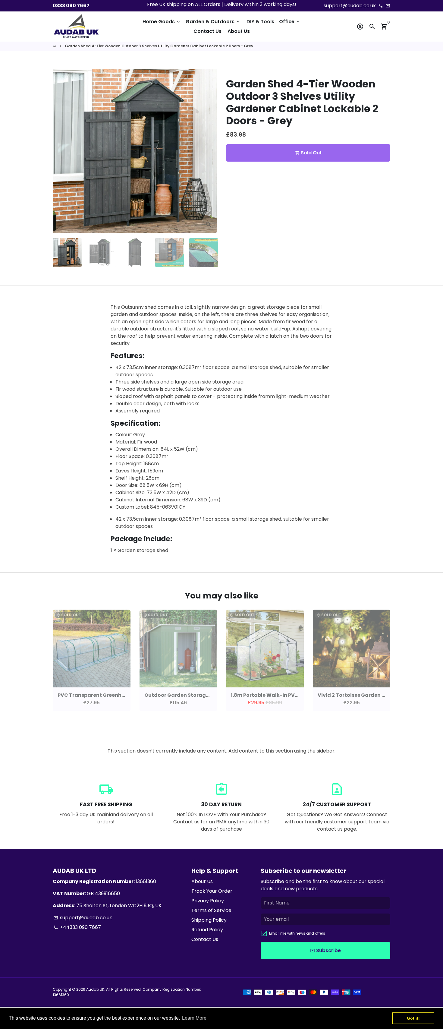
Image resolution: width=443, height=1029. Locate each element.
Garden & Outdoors (213, 21)
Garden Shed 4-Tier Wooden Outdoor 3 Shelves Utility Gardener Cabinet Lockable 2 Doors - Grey (159, 46)
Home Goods (162, 21)
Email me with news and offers (297, 933)
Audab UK (95, 989)
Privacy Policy (207, 900)
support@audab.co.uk (82, 917)
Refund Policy (207, 929)
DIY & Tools (260, 21)
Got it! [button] (413, 1018)
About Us (239, 31)
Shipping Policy (209, 920)
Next (209, 151)
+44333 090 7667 (77, 927)
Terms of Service (211, 910)
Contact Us (207, 31)
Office (289, 21)
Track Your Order (211, 891)
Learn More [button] (194, 1018)
